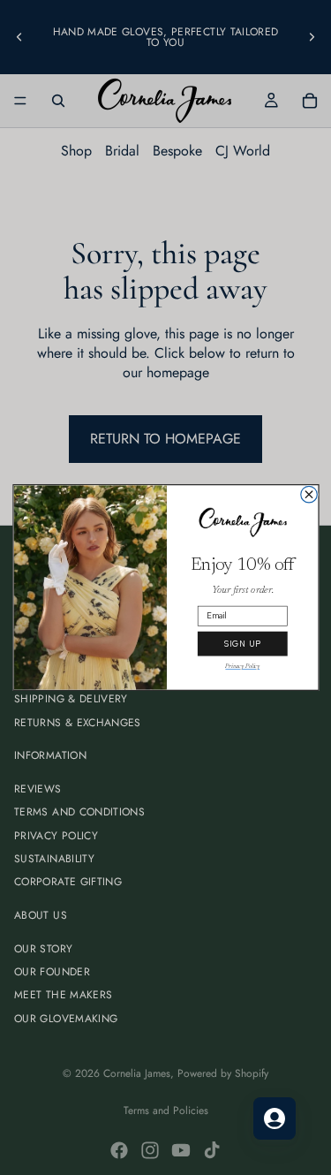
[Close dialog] (308, 494)
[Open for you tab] (274, 1118)
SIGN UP (241, 644)
